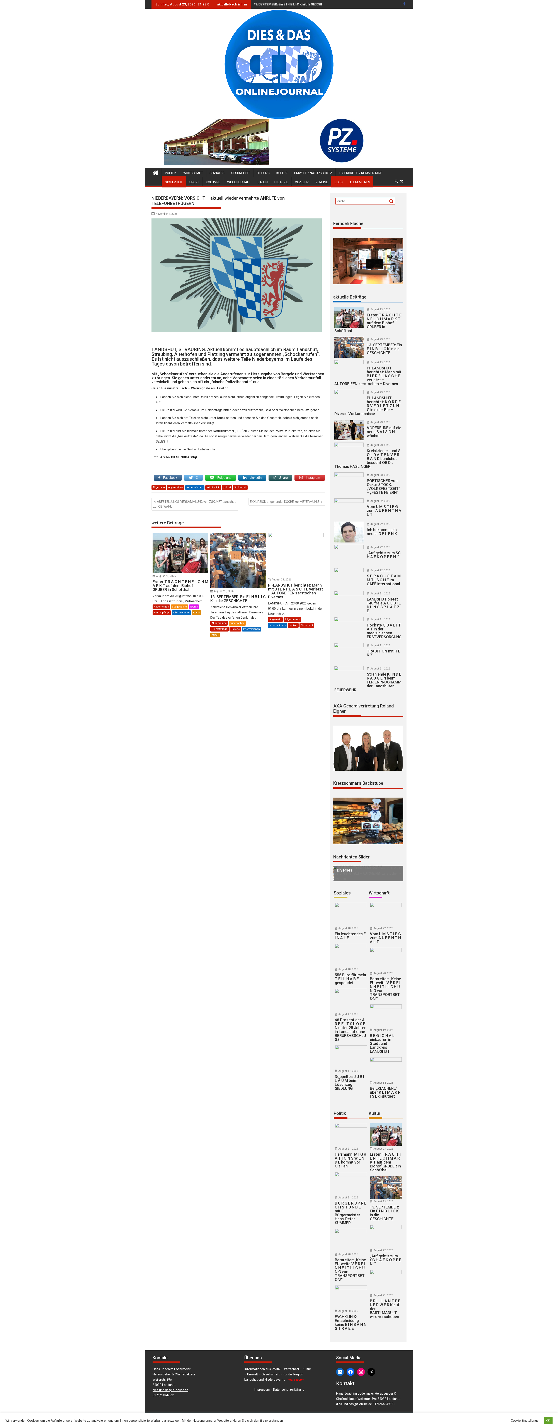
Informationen (195, 487)
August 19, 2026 (383, 1024)
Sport (194, 182)
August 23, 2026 (166, 576)
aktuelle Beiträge (349, 297)
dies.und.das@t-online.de (170, 1385)
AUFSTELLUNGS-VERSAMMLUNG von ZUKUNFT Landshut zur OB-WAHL (194, 504)
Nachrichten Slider (351, 857)
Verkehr (302, 182)
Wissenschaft (239, 182)
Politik (171, 173)
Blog (339, 182)
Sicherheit (174, 182)
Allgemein (159, 487)
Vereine (321, 182)
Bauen (263, 182)
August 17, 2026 (348, 1009)
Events (194, 606)
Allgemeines (359, 182)
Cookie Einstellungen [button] (525, 1421)
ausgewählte (179, 606)
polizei (227, 487)
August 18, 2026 (348, 923)
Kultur (282, 173)
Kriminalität (213, 487)
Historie (281, 182)
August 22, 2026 (380, 501)
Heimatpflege (162, 612)
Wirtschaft (193, 173)
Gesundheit (240, 173)
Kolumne (213, 182)
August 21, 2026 (380, 593)
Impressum (262, 1384)
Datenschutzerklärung (288, 1384)
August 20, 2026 (383, 968)
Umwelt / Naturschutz (313, 173)
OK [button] (548, 1420)
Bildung (263, 173)
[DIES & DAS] (156, 172)
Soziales (217, 173)
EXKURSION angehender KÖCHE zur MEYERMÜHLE (285, 501)
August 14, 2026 (383, 1077)
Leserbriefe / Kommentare (360, 173)
